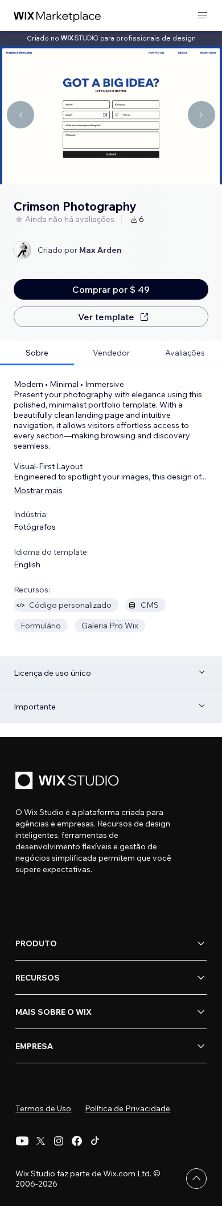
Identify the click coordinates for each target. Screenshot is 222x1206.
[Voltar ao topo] (196, 1178)
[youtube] (22, 1141)
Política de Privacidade (127, 1108)
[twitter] (40, 1141)
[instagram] (58, 1141)
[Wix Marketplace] (57, 15)
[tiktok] (95, 1141)
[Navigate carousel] (20, 114)
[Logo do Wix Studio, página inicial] (68, 782)
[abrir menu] (202, 15)
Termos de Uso (43, 1108)
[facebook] (77, 1141)
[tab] (37, 353)
